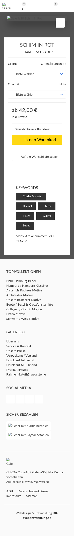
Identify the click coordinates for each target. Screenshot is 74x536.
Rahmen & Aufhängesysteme (26, 374)
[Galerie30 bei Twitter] (20, 399)
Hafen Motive (15, 314)
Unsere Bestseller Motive (23, 299)
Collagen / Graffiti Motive (24, 309)
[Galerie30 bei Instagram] (30, 399)
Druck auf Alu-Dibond (21, 365)
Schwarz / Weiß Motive (22, 318)
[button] (69, 7)
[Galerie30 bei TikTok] (39, 399)
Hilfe (62, 84)
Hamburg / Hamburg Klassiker (27, 285)
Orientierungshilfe (53, 63)
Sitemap (31, 496)
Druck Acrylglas (17, 369)
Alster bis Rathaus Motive (24, 290)
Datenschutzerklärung (33, 491)
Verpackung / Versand (21, 355)
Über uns (12, 341)
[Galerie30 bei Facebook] (11, 399)
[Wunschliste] (23, 6)
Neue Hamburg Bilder (21, 281)
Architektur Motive (19, 295)
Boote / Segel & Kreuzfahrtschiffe (29, 304)
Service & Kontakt (18, 346)
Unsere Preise (15, 350)
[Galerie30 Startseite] (6, 6)
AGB (9, 491)
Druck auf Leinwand (20, 360)
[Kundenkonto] (36, 6)
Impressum (13, 496)
